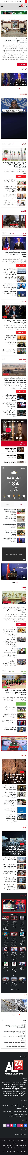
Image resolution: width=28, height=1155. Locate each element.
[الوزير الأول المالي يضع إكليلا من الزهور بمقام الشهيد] (21, 279)
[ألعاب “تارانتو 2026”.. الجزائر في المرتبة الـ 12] (21, 723)
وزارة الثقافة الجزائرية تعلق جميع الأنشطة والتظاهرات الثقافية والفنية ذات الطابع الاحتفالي (10, 818)
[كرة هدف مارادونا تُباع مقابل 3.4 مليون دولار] (21, 526)
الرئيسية (24, 1145)
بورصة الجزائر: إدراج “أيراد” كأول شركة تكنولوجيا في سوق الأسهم (16, 1010)
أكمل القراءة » (22, 64)
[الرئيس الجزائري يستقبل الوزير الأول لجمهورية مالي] (14, 28)
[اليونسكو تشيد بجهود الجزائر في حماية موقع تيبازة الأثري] (21, 810)
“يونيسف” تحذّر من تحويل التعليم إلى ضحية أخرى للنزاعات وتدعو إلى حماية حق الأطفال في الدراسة (9, 271)
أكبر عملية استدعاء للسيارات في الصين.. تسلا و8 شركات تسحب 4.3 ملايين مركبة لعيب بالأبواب (9, 642)
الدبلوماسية (8, 1145)
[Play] (14, 221)
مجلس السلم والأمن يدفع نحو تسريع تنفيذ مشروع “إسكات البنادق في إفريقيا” (9, 413)
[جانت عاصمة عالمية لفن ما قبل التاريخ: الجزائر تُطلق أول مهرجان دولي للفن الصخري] (14, 771)
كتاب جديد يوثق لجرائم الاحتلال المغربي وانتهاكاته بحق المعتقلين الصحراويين (9, 795)
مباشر (20, 1145)
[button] (11, 915)
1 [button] (19, 88)
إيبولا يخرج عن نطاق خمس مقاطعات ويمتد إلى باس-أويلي (9, 873)
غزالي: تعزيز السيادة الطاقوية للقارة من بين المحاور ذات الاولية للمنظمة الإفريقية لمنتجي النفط (9, 654)
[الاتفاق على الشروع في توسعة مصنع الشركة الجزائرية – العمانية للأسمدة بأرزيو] (21, 188)
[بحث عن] (26, 7)
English (5, 1147)
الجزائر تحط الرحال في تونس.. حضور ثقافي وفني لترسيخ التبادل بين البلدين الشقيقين (9, 802)
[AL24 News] (21, 6)
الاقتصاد (3, 1145)
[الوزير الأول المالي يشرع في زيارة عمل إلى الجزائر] (21, 182)
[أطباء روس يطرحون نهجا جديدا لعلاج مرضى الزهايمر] (21, 860)
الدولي (10, 233)
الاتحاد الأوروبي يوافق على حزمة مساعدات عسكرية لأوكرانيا (9, 293)
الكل (13, 143)
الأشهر (7, 504)
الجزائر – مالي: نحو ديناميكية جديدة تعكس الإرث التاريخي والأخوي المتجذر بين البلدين (14, 164)
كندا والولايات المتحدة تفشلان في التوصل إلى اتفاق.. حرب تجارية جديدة (14, 609)
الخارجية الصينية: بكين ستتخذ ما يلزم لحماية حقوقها (9, 539)
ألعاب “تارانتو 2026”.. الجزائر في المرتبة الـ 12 (9, 722)
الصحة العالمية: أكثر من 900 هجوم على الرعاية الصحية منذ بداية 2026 (10, 879)
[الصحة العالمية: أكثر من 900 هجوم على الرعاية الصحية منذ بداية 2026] (21, 880)
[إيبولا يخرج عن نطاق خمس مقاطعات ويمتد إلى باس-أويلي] (21, 873)
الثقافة (23, 1147)
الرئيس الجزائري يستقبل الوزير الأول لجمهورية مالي (15, 41)
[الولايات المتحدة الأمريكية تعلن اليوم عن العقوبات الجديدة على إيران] (14, 79)
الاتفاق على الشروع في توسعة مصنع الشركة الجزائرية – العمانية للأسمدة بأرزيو (10, 189)
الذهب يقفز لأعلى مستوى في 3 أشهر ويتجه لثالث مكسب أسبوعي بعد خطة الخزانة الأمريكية (9, 632)
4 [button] (13, 582)
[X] (4, 1125)
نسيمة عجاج (23, 38)
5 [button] (12, 582)
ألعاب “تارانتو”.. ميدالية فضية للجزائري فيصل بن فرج (10, 729)
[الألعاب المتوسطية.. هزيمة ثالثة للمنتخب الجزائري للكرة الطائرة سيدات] (21, 511)
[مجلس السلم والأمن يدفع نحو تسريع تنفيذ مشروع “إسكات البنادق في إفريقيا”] (21, 413)
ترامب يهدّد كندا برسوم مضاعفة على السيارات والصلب (15, 321)
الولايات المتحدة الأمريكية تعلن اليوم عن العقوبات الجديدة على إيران (15, 84)
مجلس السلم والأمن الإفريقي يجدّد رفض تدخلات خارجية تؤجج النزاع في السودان (9, 397)
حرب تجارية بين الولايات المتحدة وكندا (10, 343)
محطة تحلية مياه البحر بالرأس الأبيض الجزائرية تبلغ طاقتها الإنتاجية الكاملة (9, 663)
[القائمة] (2, 7)
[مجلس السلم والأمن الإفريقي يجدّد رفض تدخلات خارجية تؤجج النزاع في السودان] (21, 397)
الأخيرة (20, 504)
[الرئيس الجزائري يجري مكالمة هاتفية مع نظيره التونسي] (21, 196)
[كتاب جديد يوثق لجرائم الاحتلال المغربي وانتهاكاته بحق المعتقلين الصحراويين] (21, 794)
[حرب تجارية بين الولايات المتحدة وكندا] (21, 344)
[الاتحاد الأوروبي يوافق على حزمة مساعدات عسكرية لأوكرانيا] (21, 294)
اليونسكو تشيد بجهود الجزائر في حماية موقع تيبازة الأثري (10, 810)
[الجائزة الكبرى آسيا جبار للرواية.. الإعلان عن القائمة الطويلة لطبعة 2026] (21, 788)
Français (10, 1147)
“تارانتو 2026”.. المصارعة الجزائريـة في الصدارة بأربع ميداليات (10, 532)
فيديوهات (15, 1147)
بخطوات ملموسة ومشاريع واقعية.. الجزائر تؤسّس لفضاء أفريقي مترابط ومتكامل (9, 405)
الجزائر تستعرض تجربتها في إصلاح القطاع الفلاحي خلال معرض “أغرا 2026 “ (9, 351)
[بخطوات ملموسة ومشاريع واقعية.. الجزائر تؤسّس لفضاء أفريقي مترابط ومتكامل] (21, 405)
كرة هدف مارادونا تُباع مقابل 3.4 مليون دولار (9, 525)
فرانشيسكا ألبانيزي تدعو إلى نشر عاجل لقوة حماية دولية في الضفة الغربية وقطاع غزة (9, 286)
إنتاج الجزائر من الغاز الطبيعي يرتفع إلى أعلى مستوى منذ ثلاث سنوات (10, 337)
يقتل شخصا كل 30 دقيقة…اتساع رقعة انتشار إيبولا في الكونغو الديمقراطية (9, 866)
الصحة (19, 1147)
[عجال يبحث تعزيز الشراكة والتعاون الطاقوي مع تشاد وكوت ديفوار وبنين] (21, 203)
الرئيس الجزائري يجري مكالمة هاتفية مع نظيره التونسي (9, 196)
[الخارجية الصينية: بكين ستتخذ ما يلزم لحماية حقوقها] (21, 540)
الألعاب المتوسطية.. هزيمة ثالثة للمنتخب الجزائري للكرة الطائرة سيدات (10, 511)
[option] (14, 79)
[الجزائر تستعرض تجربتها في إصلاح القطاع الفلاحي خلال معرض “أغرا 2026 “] (21, 351)
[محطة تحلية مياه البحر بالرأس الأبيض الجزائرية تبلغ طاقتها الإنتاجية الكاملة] (21, 662)
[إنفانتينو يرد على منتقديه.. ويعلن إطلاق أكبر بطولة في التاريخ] (21, 519)
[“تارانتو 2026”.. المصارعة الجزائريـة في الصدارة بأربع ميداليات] (21, 533)
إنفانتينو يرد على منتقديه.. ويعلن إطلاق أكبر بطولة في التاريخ (10, 518)
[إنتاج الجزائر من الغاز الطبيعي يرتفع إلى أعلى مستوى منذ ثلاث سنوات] (21, 337)
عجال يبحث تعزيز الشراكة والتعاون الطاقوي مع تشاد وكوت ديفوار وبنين (9, 203)
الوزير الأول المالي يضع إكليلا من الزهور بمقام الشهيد (10, 279)
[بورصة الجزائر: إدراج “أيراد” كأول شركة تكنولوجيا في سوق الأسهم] (14, 1005)
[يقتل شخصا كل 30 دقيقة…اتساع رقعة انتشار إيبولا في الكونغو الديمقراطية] (21, 866)
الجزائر (10, 143)
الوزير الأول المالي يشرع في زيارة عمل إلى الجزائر (10, 181)
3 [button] (14, 582)
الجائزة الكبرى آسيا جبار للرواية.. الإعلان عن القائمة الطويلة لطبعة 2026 (9, 787)
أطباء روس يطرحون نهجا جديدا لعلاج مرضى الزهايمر (9, 859)
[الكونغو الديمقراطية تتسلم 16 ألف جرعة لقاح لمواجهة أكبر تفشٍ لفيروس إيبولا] (14, 843)
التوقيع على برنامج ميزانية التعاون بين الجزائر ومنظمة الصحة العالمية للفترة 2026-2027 (9, 887)
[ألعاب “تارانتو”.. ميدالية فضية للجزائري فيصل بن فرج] (21, 729)
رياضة (10, 671)
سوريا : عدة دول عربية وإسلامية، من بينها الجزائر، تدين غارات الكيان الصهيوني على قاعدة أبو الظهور (15, 380)
